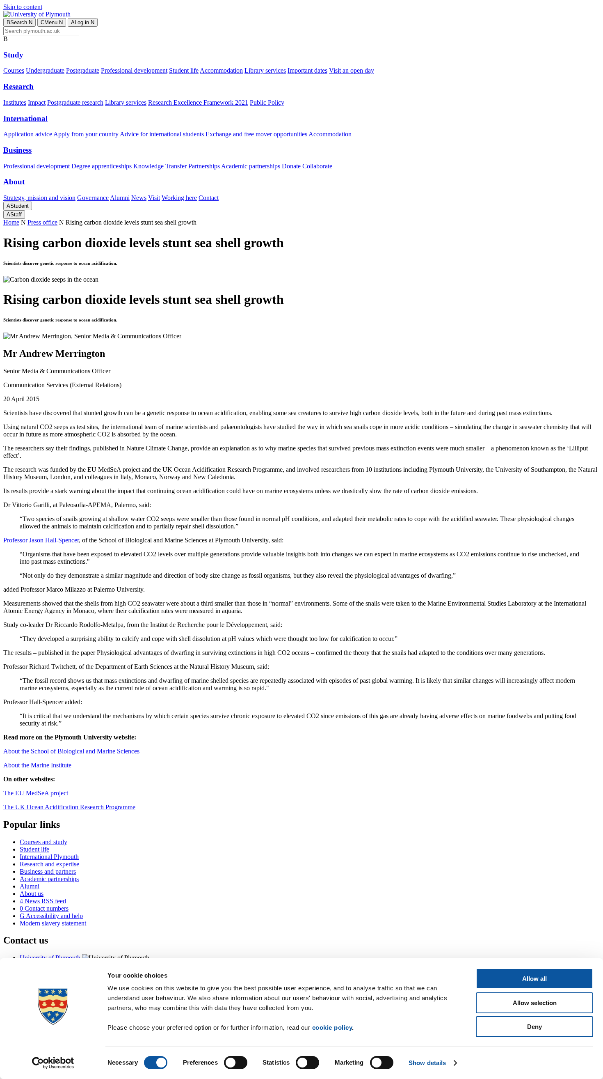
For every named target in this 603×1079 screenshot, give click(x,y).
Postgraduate (82, 70)
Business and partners (48, 871)
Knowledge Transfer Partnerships (176, 166)
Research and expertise (49, 864)
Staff (14, 214)
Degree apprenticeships (101, 166)
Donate (291, 166)
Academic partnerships (250, 166)
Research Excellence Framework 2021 (198, 102)
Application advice (27, 134)
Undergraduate (45, 70)
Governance (93, 197)
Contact (209, 197)
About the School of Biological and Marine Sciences (71, 751)
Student (18, 206)
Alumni (120, 197)
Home (11, 222)
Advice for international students (162, 134)
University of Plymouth (50, 957)
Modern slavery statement (53, 923)
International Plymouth (49, 856)
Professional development (134, 70)
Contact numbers (44, 908)
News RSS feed (43, 901)
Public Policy (267, 102)
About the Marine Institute (37, 765)
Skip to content (22, 6)
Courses (13, 70)
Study (13, 55)
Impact (37, 102)
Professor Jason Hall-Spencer (41, 540)
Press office (42, 222)
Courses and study (43, 841)
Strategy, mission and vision (39, 197)
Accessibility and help (51, 915)
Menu (52, 22)
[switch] (235, 1062)
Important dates (307, 70)
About (14, 181)
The (9, 807)
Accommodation (221, 70)
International (25, 118)
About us (31, 893)
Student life (184, 70)
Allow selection (535, 1002)
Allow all (534, 978)
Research (18, 86)
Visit (154, 197)
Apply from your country (86, 134)
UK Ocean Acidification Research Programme (75, 807)
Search (19, 22)
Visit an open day (351, 70)
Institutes (14, 102)
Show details (427, 1062)
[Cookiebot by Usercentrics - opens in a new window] (53, 1063)
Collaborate (317, 166)
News (138, 197)
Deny (534, 1026)
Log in (82, 22)
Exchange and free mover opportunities (256, 134)
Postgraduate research (75, 102)
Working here (179, 197)
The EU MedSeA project (35, 793)
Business (17, 150)
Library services (265, 70)
